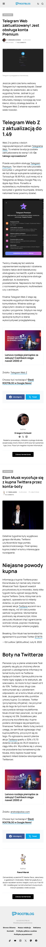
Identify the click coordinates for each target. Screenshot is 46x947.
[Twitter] (26, 940)
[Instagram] (20, 940)
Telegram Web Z (19, 372)
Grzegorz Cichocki (22, 433)
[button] (3, 3)
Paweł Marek (23, 872)
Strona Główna (9, 928)
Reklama (37, 928)
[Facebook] (36, 940)
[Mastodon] (31, 940)
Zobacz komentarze (23, 454)
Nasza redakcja (24, 928)
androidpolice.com (20, 811)
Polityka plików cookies (26, 931)
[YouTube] (15, 940)
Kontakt (10, 931)
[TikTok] (10, 940)
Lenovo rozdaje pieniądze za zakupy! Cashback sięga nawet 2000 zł (21, 357)
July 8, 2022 (36, 642)
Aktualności (8, 15)
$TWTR (38, 636)
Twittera (23, 606)
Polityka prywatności (23, 934)
